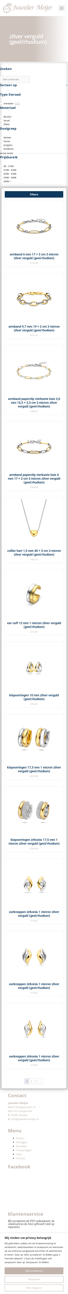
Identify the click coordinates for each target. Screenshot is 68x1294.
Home (20, 1138)
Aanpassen (34, 1279)
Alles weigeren (34, 1287)
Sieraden (21, 1146)
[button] (62, 8)
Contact (20, 1158)
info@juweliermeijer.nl (25, 1119)
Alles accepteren (34, 1270)
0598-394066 (19, 1115)
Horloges (21, 1142)
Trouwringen (24, 1150)
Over (19, 1154)
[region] (34, 1263)
